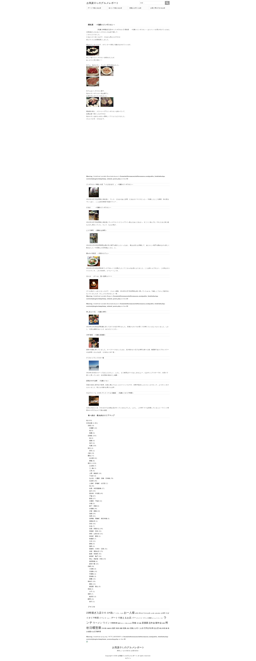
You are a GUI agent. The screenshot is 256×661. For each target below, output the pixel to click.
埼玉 (89, 448)
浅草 (90, 516)
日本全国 (89, 423)
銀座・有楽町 (93, 554)
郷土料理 (162, 628)
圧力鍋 (139, 623)
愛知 (89, 455)
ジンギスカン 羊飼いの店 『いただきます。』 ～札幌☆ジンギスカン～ (109, 184)
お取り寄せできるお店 (157, 8)
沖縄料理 (109, 628)
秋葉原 (91, 538)
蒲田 (90, 546)
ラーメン (97, 623)
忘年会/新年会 (155, 623)
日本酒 (104, 628)
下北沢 (91, 476)
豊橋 (90, 461)
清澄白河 (92, 521)
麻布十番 (92, 564)
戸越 (90, 496)
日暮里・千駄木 (94, 501)
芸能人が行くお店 (135, 8)
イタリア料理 (92, 618)
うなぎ (121, 613)
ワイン (106, 623)
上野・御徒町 (93, 473)
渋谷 (90, 523)
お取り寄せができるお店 (142, 613)
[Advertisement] (122, 15)
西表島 (91, 576)
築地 (90, 543)
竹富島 (91, 574)
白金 (90, 526)
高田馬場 (92, 561)
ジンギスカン (118, 29)
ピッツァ (139, 618)
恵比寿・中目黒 (94, 493)
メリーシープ (101, 111)
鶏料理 (98, 631)
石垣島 (91, 571)
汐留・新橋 (93, 511)
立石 (90, 541)
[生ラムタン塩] (92, 86)
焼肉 (117, 628)
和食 (134, 623)
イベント (103, 618)
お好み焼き (158, 613)
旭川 (90, 443)
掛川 (90, 601)
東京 (89, 463)
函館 (90, 440)
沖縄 (89, 566)
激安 (114, 628)
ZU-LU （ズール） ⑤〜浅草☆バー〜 (99, 276)
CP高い (111, 613)
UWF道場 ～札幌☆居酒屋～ (96, 335)
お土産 (152, 613)
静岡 (89, 599)
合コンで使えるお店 (115, 8)
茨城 (89, 589)
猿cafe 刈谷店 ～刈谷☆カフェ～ (97, 253)
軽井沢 (91, 596)
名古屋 (91, 458)
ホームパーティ (156, 618)
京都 (89, 425)
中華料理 (114, 623)
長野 (89, 594)
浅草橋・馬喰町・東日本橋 (98, 518)
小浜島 (91, 569)
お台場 (91, 466)
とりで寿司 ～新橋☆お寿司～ (96, 230)
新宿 (90, 498)
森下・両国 (93, 506)
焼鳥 (124, 628)
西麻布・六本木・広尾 (96, 549)
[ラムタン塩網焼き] (107, 106)
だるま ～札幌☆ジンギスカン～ (98, 207)
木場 (90, 503)
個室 (119, 623)
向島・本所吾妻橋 (95, 488)
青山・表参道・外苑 (95, 559)
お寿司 (163, 613)
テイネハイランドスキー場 (95, 358)
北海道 (90, 435)
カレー (109, 618)
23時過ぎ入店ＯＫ (108, 29)
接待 (163, 623)
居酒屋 (145, 623)
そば (167, 613)
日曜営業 (95, 627)
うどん (117, 613)
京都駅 (91, 428)
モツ (162, 618)
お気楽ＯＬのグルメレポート (127, 656)
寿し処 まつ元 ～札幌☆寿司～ (96, 312)
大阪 (89, 453)
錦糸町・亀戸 (93, 556)
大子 (90, 591)
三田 (90, 471)
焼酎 (121, 628)
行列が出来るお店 (151, 628)
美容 (128, 628)
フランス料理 (147, 618)
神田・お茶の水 (94, 533)
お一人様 (129, 612)
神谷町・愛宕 (93, 536)
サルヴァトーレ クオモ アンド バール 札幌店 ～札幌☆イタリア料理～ (110, 393)
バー (134, 618)
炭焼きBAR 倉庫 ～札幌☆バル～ (97, 381)
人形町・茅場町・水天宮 (97, 483)
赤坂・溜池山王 (94, 551)
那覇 (90, 579)
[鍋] (92, 55)
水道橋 (91, 508)
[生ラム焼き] (92, 106)
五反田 (91, 481)
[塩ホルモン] (107, 75)
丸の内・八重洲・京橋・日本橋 (99, 478)
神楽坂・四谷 (93, 531)
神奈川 (90, 581)
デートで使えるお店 (94, 8)
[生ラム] (92, 75)
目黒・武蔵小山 (94, 528)
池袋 (90, 513)
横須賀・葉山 (93, 586)
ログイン (128, 658)
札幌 (99, 29)
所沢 (90, 450)
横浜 (90, 584)
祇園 (90, 433)
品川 (90, 491)
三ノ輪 (91, 468)
